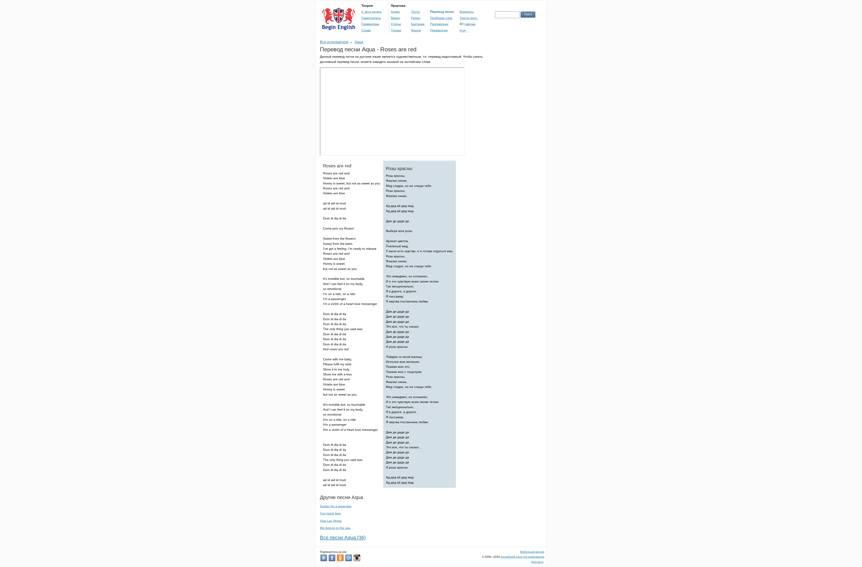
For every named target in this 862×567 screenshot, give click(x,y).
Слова (366, 30)
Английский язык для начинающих (522, 556)
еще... (464, 30)
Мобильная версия (532, 552)
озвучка (469, 24)
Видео (395, 18)
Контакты (537, 562)
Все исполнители (334, 42)
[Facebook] (332, 557)
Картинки (417, 24)
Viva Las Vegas (331, 521)
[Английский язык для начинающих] (338, 28)
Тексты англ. (469, 18)
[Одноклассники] (340, 557)
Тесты (415, 11)
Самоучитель (371, 18)
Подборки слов (441, 18)
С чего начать (371, 11)
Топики (396, 30)
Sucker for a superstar (336, 506)
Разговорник (439, 24)
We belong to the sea (335, 528)
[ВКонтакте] (323, 557)
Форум (416, 30)
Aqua (359, 42)
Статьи (396, 24)
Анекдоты (467, 11)
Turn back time (330, 513)
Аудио (395, 11)
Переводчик (439, 30)
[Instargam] (357, 557)
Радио (415, 18)
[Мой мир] (348, 557)
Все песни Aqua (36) (343, 537)
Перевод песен (442, 11)
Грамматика (370, 24)
